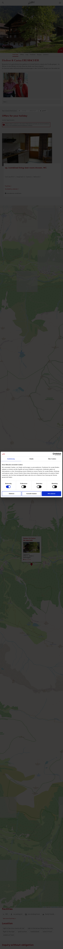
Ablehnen (11, 493)
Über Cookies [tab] (52, 459)
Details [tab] (32, 459)
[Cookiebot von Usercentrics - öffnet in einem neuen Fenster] (54, 454)
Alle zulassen (51, 493)
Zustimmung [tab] (11, 459)
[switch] (23, 487)
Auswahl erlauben (31, 493)
